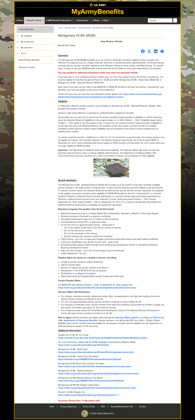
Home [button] (20, 20)
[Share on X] (149, 51)
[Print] (162, 51)
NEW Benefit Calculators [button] (60, 20)
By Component (27, 41)
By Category (26, 35)
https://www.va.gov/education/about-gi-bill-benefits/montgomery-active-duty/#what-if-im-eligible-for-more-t (110, 95)
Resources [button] (83, 20)
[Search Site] (175, 20)
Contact (142, 406)
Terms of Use (89, 406)
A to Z (23, 53)
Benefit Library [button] (34, 20)
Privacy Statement (68, 406)
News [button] (96, 20)
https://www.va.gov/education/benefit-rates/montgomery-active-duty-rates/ (94, 366)
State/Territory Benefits (29, 59)
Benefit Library (70, 27)
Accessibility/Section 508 (122, 406)
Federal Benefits (26, 29)
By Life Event (27, 47)
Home (60, 27)
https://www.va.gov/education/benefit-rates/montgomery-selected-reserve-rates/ (97, 287)
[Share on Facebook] (142, 51)
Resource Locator (27, 67)
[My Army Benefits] (97, 4)
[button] (35, 41)
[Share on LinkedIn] (155, 51)
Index (52, 406)
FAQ (103, 406)
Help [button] (105, 20)
